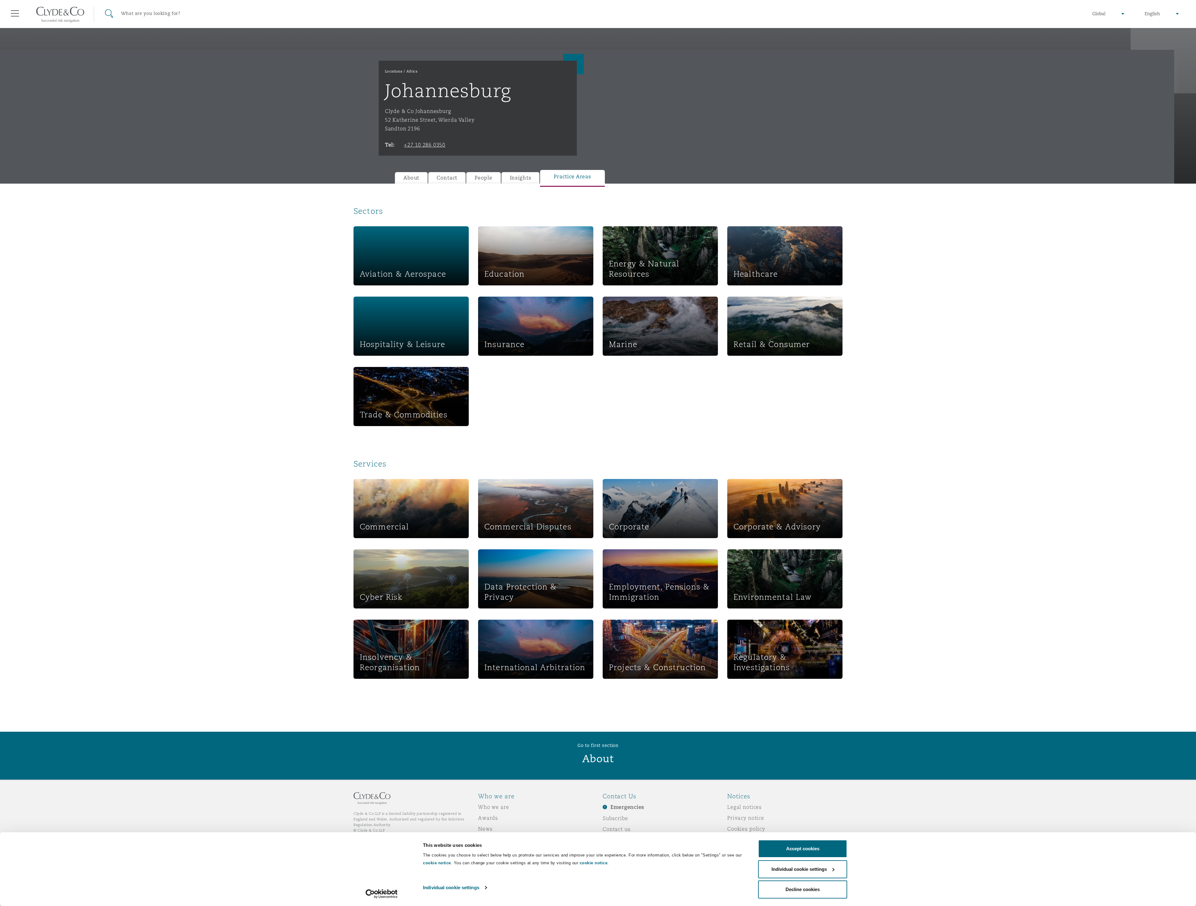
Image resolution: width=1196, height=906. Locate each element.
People (483, 178)
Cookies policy (746, 829)
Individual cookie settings (451, 887)
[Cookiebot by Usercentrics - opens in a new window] (381, 894)
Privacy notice (745, 818)
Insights (520, 178)
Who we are (493, 807)
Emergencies (627, 807)
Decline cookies (802, 889)
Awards (488, 818)
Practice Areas (572, 176)
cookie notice (437, 863)
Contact (447, 178)
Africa (411, 71)
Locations (394, 71)
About (411, 178)
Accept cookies (802, 848)
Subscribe (615, 818)
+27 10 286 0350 (424, 145)
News (485, 829)
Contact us (617, 829)
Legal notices (744, 807)
